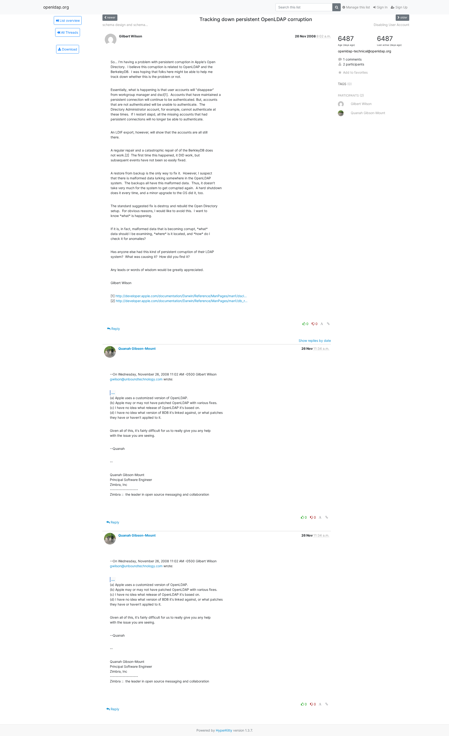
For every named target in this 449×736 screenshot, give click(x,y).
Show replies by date (315, 341)
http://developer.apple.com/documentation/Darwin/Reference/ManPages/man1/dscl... (181, 296)
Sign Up (401, 7)
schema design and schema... (125, 25)
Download (69, 49)
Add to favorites (355, 72)
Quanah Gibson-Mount (137, 348)
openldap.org (56, 7)
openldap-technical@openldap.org (364, 51)
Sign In (381, 7)
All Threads (69, 32)
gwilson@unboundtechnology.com (136, 379)
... (113, 392)
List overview (69, 20)
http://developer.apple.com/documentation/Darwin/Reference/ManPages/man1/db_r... (181, 301)
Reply (115, 329)
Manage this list (357, 7)
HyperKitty (224, 730)
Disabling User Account (391, 25)
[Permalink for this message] (328, 324)
